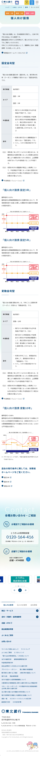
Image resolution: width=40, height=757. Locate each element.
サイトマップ (25, 649)
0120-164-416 (20, 537)
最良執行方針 (6, 702)
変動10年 (7, 486)
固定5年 (6, 482)
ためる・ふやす (17, 7)
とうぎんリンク (19, 652)
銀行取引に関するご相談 (9, 673)
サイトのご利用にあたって (10, 649)
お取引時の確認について (28, 673)
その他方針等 (17, 702)
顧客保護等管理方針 (20, 659)
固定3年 (6, 477)
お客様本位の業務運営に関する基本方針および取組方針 (19, 683)
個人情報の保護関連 (26, 669)
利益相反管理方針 (7, 663)
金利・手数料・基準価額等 (11, 617)
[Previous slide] (14, 590)
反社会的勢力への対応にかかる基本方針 (14, 666)
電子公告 (4, 676)
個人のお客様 (8, 605)
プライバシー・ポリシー (9, 669)
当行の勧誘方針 (7, 659)
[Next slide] (25, 590)
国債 (26, 7)
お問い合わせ (6, 641)
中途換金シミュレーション (13, 180)
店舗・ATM (6, 623)
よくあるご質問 (7, 635)
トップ (7, 7)
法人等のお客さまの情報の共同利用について (16, 692)
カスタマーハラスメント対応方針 (20, 699)
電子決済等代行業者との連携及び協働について (17, 695)
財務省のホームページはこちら (14, 53)
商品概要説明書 (7, 629)
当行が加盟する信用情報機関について (14, 679)
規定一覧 (4, 699)
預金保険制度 (14, 676)
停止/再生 (20, 590)
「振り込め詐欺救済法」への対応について (15, 656)
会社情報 (33, 605)
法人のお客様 (22, 605)
